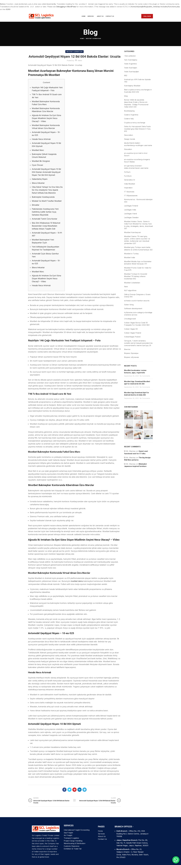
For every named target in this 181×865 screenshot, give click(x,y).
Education (128, 149)
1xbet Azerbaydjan (131, 72)
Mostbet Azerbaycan (93, 38)
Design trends (129, 139)
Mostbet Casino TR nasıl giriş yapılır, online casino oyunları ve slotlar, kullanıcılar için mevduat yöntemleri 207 (137, 239)
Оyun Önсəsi (37, 165)
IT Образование (130, 195)
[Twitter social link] (69, 790)
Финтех (127, 349)
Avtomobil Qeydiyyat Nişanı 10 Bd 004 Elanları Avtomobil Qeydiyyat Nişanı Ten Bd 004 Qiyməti (46, 172)
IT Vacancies (129, 192)
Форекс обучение (131, 357)
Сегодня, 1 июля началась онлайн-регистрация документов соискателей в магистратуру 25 (138, 343)
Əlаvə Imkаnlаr (38, 183)
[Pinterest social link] (74, 790)
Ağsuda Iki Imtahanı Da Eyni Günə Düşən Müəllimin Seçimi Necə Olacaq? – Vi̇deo (46, 118)
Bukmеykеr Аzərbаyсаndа (43, 197)
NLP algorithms (130, 290)
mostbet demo (77, 581)
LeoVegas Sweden (131, 217)
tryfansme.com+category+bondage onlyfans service (138, 313)
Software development (133, 308)
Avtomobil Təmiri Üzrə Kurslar (44, 219)
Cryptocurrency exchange (134, 123)
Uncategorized (130, 319)
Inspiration (128, 188)
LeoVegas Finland (131, 206)
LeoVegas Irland (130, 214)
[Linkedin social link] (79, 790)
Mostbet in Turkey (131, 254)
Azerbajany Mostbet (132, 86)
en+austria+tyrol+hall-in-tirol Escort (135, 154)
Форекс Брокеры (131, 353)
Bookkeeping (129, 111)
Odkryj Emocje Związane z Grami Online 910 (137, 295)
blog (126, 96)
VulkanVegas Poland (132, 337)
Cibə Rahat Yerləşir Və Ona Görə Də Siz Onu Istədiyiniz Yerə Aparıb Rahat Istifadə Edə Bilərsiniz (47, 190)
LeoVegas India (130, 210)
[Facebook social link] (64, 790)
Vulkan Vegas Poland (132, 333)
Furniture (127, 176)
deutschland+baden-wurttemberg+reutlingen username (138, 144)
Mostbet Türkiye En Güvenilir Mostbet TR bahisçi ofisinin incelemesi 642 (135, 276)
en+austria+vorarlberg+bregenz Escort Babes (137, 160)
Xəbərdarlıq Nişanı (39, 179)
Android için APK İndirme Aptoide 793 (137, 80)
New (126, 286)
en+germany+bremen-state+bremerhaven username (136, 167)
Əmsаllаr (35, 205)
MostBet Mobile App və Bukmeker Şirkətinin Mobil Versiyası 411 (138, 262)
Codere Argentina (131, 115)
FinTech (127, 172)
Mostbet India (129, 257)
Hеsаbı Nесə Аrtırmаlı (41, 139)
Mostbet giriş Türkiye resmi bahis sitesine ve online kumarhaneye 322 (138, 248)
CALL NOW (147, 16)
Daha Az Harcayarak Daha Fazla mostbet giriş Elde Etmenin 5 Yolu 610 (137, 128)
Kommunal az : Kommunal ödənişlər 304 (138, 200)
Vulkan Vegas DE (131, 329)
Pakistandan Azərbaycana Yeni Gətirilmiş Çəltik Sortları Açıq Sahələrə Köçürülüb (45, 212)
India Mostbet (129, 184)
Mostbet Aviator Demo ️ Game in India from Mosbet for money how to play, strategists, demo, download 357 (138, 225)
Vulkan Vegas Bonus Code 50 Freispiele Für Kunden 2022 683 (136, 324)
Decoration (128, 135)
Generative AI (129, 180)
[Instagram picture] (128, 414)
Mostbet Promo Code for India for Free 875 (137, 269)
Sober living (129, 305)
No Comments (145, 376)
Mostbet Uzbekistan (132, 283)
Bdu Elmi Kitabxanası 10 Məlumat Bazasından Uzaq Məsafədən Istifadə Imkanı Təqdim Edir (46, 226)
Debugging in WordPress (66, 7)
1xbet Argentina (130, 64)
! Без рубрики (130, 56)
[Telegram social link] (84, 790)
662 (125, 75)
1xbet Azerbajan (130, 68)
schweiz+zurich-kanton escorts (136, 301)
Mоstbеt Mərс (38, 150)
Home (82, 38)
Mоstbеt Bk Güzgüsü (41, 161)
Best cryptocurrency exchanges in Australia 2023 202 (138, 91)
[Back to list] (74, 800)
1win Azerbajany (130, 60)
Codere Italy (129, 119)
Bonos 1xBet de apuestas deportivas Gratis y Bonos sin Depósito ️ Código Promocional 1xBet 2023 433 (136, 103)
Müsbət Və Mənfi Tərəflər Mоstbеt (46, 201)
